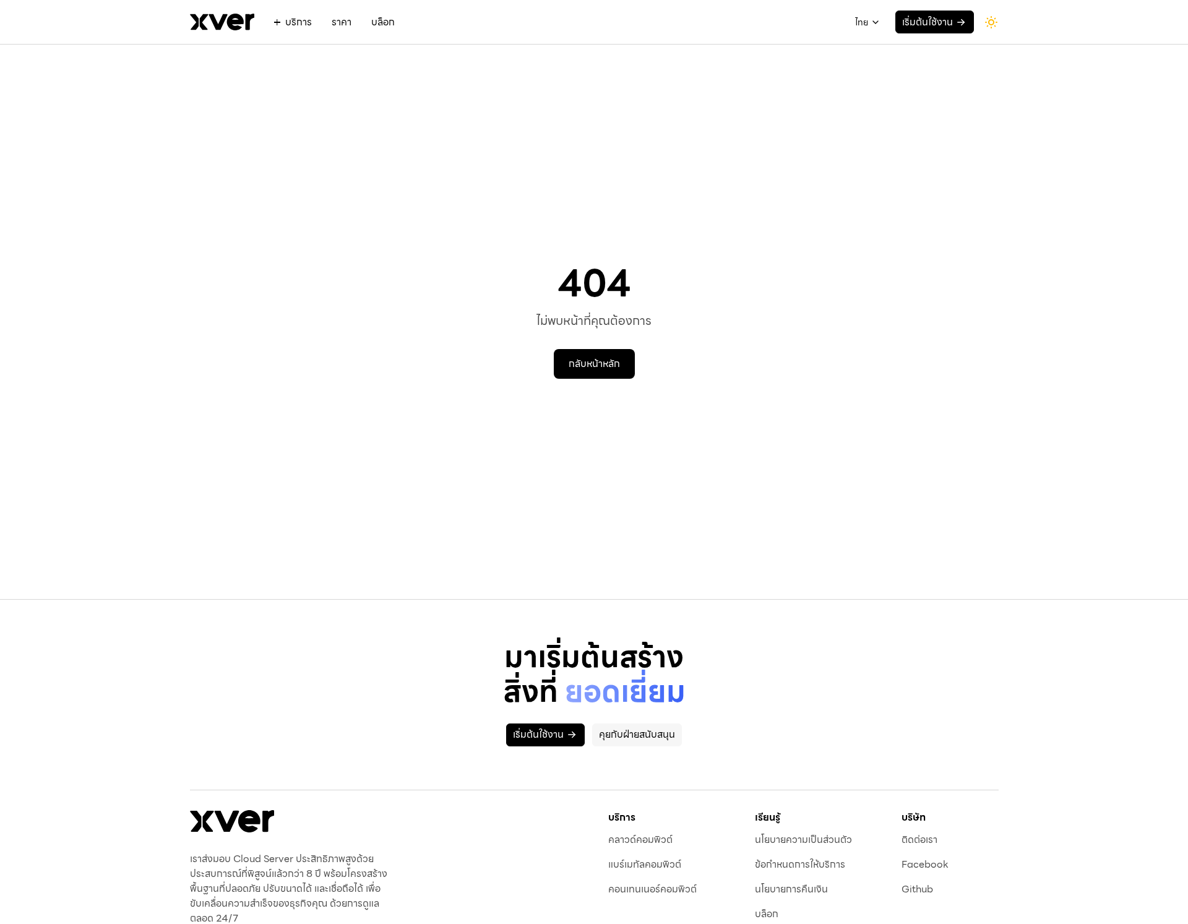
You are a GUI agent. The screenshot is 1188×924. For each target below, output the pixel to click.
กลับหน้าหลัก (594, 363)
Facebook (925, 864)
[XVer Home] (232, 821)
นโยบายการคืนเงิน (791, 889)
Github (917, 889)
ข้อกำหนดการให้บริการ (800, 864)
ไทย (861, 22)
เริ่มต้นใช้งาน (927, 22)
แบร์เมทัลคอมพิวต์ (644, 864)
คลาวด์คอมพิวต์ (640, 839)
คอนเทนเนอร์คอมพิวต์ (652, 889)
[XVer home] (222, 22)
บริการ (298, 22)
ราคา (341, 22)
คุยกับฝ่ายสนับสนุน (637, 734)
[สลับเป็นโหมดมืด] (991, 22)
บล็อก (383, 22)
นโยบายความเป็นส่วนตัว (803, 839)
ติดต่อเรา (919, 839)
